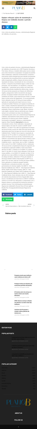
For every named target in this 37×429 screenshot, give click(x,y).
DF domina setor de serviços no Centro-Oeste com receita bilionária (22, 293)
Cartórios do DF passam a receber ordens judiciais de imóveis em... (21, 311)
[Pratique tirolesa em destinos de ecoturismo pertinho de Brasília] (8, 286)
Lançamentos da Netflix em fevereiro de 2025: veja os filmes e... (23, 355)
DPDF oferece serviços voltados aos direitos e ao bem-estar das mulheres (23, 302)
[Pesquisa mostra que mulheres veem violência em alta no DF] (8, 277)
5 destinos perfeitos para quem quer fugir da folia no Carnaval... (23, 346)
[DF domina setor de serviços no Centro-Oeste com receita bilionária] (8, 294)
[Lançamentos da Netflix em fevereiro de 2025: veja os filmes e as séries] (6, 356)
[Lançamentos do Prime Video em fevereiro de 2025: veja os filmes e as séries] (6, 339)
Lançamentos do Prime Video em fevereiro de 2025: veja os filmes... (23, 338)
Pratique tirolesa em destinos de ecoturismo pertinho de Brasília (23, 284)
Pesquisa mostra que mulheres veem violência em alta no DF (22, 276)
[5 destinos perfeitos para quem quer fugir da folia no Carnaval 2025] (6, 348)
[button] (3, 8)
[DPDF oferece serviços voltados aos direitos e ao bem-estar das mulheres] (8, 303)
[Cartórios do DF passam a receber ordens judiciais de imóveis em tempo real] (8, 312)
